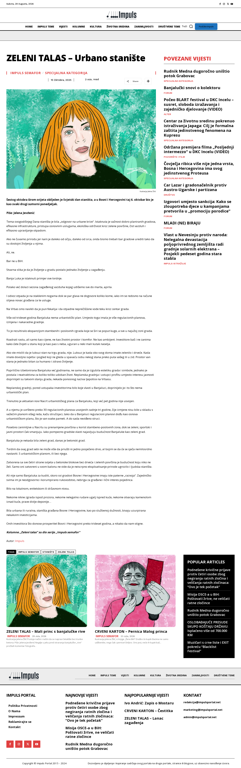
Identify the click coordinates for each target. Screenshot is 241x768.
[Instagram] (224, 4)
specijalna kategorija (66, 73)
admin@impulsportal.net (200, 717)
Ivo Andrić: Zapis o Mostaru (149, 702)
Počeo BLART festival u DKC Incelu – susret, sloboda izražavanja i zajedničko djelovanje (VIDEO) (199, 104)
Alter (167, 114)
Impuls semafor (25, 73)
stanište (48, 552)
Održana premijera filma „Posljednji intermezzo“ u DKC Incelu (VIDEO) (199, 149)
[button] (188, 26)
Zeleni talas (66, 552)
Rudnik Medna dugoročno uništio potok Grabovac (197, 73)
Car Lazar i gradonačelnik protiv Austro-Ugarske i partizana (195, 187)
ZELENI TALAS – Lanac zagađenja (143, 720)
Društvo (169, 195)
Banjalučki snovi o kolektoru (192, 87)
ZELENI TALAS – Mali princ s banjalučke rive (45, 631)
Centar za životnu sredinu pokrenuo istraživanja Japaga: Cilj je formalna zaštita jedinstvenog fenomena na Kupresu (199, 128)
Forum (168, 93)
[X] (228, 4)
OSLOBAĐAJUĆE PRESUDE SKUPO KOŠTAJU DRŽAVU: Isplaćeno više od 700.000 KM (207, 628)
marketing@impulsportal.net (202, 710)
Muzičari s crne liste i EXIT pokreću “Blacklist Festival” (208, 646)
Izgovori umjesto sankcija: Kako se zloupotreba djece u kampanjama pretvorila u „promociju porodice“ (197, 206)
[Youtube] (232, 4)
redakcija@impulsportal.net (202, 702)
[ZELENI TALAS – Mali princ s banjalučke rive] (46, 591)
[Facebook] (220, 4)
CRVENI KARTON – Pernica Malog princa (131, 631)
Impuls (19, 541)
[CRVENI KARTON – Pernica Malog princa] (135, 591)
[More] (148, 81)
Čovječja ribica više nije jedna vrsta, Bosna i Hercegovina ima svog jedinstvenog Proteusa (199, 168)
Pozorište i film (174, 157)
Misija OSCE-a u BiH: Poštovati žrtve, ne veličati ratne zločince (208, 598)
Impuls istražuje (175, 263)
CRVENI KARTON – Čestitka (148, 710)
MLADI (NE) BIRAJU (182, 223)
